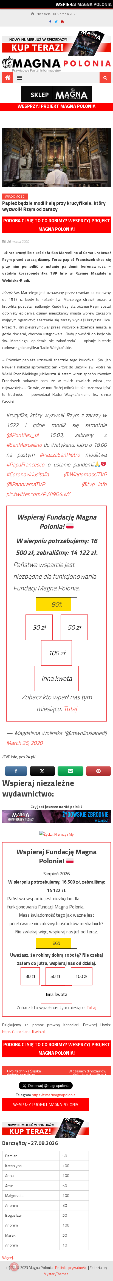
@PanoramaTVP (25, 484)
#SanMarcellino (24, 444)
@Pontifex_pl (22, 435)
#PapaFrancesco (25, 464)
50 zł (74, 627)
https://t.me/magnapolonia (53, 1095)
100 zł (56, 653)
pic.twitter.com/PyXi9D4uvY (38, 494)
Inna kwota (56, 678)
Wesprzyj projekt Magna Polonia (56, 106)
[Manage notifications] (14, 1266)
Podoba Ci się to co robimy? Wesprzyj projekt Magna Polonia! (56, 225)
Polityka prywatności (71, 1267)
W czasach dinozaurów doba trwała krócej (87, 1071)
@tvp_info (94, 484)
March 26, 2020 (24, 742)
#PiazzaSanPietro (59, 454)
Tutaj (70, 709)
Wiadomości (15, 196)
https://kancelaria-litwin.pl (23, 1031)
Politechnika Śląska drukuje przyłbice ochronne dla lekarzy (24, 1071)
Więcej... (8, 1257)
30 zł (39, 627)
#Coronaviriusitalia (27, 474)
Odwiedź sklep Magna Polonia (56, 94)
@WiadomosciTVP (85, 474)
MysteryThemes (56, 1274)
